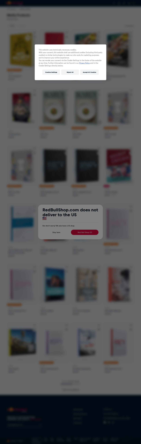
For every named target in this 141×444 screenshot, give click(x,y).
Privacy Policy (84, 63)
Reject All (70, 72)
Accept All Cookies (89, 72)
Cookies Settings (51, 72)
